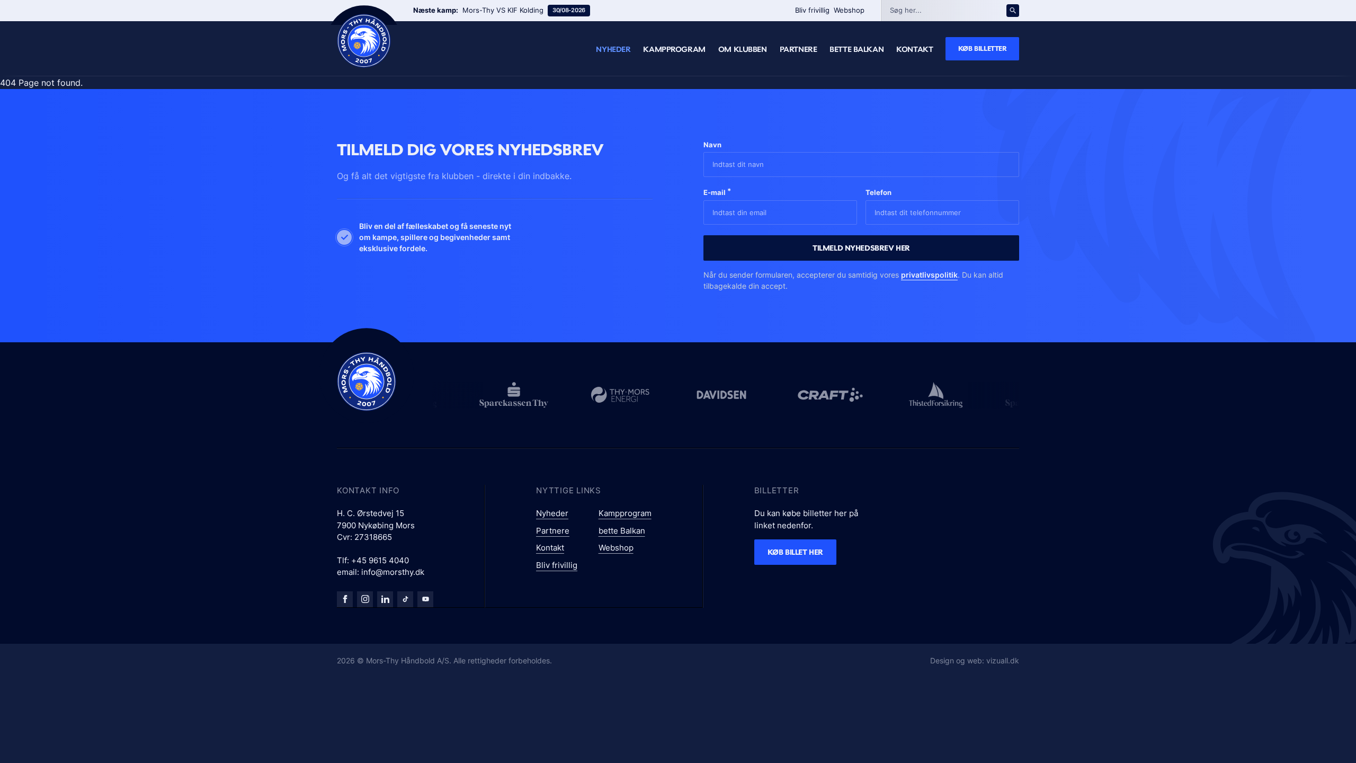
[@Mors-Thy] (425, 599)
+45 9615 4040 (380, 560)
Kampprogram (674, 49)
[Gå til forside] (366, 381)
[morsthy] (345, 599)
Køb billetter (982, 48)
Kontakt (914, 49)
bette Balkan (856, 49)
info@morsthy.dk (392, 572)
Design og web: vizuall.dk (974, 660)
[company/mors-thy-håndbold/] (385, 599)
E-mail (717, 192)
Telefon (878, 192)
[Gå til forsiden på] (364, 41)
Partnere (798, 49)
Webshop (849, 10)
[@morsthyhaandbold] (405, 599)
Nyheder (613, 49)
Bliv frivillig (812, 10)
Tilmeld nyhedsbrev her (861, 248)
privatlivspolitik (929, 274)
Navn (712, 144)
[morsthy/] (365, 599)
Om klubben (742, 49)
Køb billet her (795, 552)
